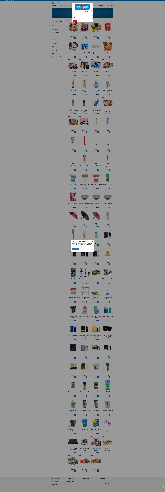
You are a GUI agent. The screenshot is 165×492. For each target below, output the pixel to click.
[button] (92, 241)
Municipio (73, 17)
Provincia (73, 14)
